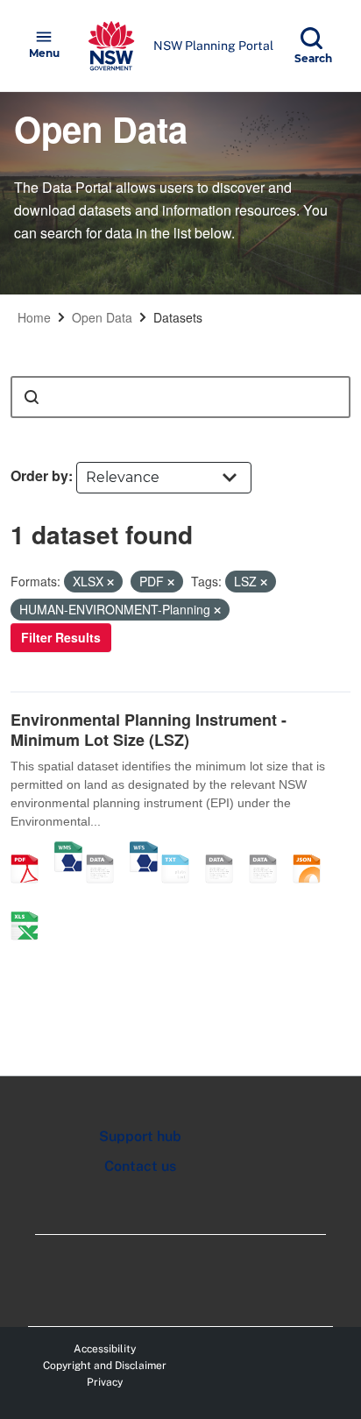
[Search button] (32, 397)
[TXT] (181, 850)
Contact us (140, 1166)
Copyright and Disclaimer (104, 1365)
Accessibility (105, 1349)
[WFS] (144, 850)
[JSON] (313, 850)
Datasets (177, 317)
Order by (39, 475)
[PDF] (31, 850)
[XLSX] (31, 907)
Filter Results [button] (61, 637)
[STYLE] (225, 850)
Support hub (140, 1136)
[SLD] (269, 850)
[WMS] (68, 850)
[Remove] (110, 582)
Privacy (105, 1382)
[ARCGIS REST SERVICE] (106, 850)
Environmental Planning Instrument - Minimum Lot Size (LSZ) (149, 729)
